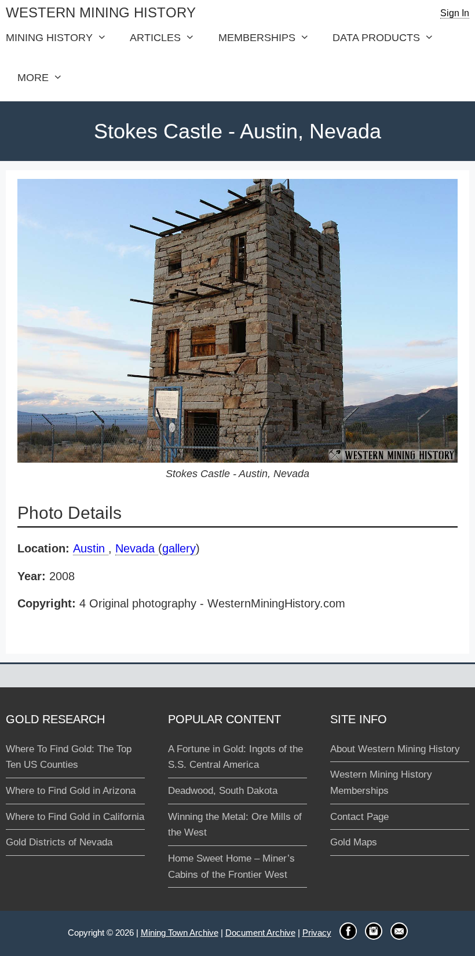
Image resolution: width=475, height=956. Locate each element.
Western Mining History (101, 12)
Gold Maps (353, 842)
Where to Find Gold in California (75, 816)
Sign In (454, 13)
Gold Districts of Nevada (59, 842)
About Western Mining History (395, 748)
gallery (179, 548)
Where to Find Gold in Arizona (71, 790)
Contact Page (359, 816)
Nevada (136, 548)
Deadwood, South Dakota (222, 790)
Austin (90, 548)
